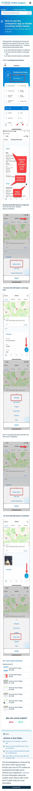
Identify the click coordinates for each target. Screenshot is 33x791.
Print (7, 734)
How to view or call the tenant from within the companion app (17, 752)
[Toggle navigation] (30, 3)
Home (3, 10)
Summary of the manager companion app (16, 742)
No (12, 722)
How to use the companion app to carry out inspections (17, 747)
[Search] (29, 13)
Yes (21, 722)
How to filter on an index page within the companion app (17, 757)
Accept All (16, 787)
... (10, 10)
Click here (26, 773)
